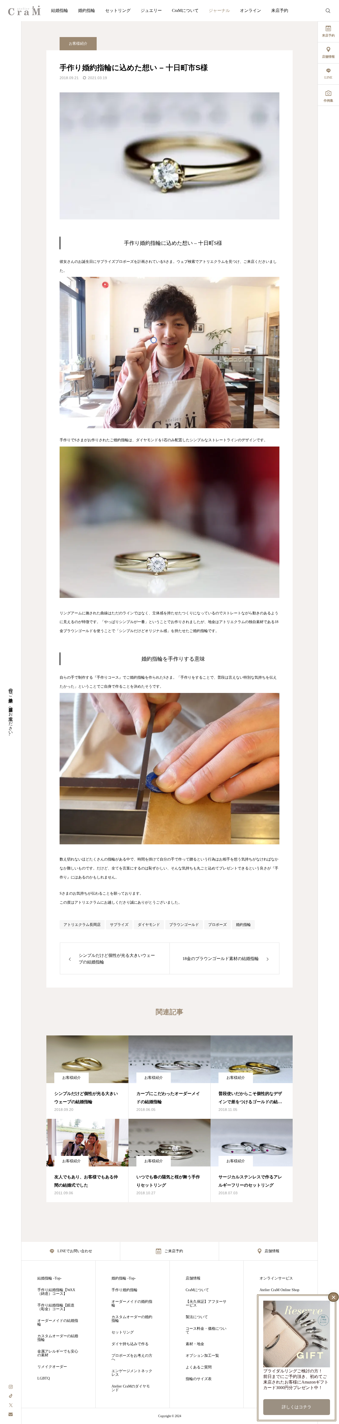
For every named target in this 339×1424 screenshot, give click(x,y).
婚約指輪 (86, 10)
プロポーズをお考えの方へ (131, 1357)
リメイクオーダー (52, 1367)
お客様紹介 (78, 44)
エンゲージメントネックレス (131, 1373)
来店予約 (279, 10)
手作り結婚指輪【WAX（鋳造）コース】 (56, 1292)
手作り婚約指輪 (124, 1290)
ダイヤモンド (149, 925)
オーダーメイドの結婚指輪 (57, 1322)
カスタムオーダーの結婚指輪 (57, 1338)
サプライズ (119, 925)
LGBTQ (43, 1378)
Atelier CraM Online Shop (279, 1290)
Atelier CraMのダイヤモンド (130, 1388)
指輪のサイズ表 (199, 1379)
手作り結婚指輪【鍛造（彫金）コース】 (55, 1307)
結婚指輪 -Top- (49, 1278)
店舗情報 (193, 1278)
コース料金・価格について (206, 1330)
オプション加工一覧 (202, 1356)
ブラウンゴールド (184, 925)
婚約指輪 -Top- (123, 1278)
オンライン (250, 10)
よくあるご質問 (199, 1367)
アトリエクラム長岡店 (82, 925)
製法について (197, 1317)
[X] (10, 1404)
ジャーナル (219, 10)
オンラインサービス (276, 1278)
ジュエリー (151, 10)
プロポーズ (217, 925)
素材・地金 (195, 1344)
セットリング (118, 10)
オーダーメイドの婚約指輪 (131, 1303)
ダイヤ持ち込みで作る (130, 1344)
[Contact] (10, 1414)
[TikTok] (10, 1395)
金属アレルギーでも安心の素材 (57, 1353)
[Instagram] (10, 1386)
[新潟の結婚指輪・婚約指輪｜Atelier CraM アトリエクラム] (24, 10)
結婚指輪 (59, 10)
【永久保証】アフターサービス (206, 1303)
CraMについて (185, 10)
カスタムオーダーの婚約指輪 (131, 1319)
